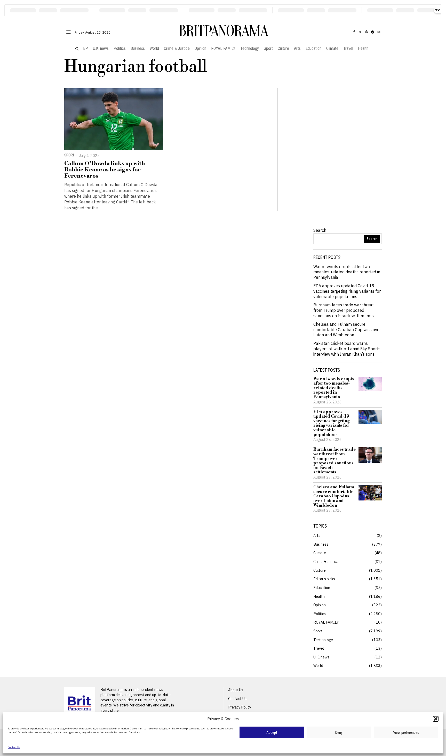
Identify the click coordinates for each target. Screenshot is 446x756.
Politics (319, 613)
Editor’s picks (324, 578)
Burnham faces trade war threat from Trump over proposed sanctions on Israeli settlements (343, 310)
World (318, 665)
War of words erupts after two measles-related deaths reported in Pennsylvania (346, 272)
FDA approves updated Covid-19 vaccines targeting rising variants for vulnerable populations (347, 291)
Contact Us (14, 747)
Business (320, 544)
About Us (235, 689)
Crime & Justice (326, 561)
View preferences (406, 732)
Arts (316, 535)
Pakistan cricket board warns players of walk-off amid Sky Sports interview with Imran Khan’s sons (346, 349)
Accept (271, 732)
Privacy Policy (239, 707)
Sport (69, 155)
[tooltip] (354, 32)
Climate (319, 552)
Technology (323, 639)
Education (321, 587)
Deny (339, 732)
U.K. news (321, 657)
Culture (319, 570)
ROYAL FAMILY (326, 622)
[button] (435, 718)
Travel (318, 648)
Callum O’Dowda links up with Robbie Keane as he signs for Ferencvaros (104, 170)
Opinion (319, 604)
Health (319, 596)
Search (319, 230)
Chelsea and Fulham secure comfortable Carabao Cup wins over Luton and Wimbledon (347, 330)
